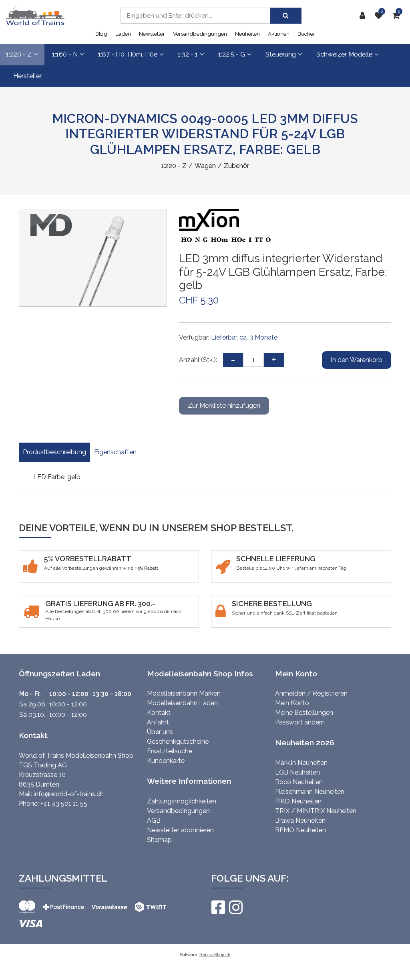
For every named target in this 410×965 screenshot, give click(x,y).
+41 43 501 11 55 (63, 803)
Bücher (306, 33)
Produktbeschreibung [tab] (54, 452)
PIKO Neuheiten (298, 801)
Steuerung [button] (280, 54)
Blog (101, 33)
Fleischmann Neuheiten (309, 791)
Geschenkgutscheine (178, 741)
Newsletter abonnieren (180, 830)
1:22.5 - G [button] (231, 54)
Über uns (160, 732)
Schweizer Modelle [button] (344, 54)
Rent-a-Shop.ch (214, 954)
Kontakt (159, 712)
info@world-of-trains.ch (69, 794)
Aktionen (278, 33)
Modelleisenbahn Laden (182, 703)
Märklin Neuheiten (301, 763)
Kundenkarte (166, 761)
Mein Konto (292, 703)
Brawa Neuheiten (300, 820)
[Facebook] (218, 907)
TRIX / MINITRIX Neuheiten (315, 811)
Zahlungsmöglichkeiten (181, 801)
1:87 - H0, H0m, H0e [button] (127, 54)
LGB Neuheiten (297, 772)
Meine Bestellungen (304, 712)
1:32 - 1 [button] (188, 54)
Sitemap (159, 840)
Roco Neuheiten (299, 782)
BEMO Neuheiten (300, 830)
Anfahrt (158, 722)
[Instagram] (235, 907)
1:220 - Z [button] (19, 54)
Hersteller (27, 76)
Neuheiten (247, 33)
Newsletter (152, 33)
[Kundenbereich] (364, 16)
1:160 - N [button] (65, 54)
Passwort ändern (300, 722)
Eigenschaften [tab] (115, 452)
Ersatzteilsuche (169, 751)
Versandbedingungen (200, 33)
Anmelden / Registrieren (311, 693)
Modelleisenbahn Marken (184, 693)
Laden (123, 33)
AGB (154, 820)
